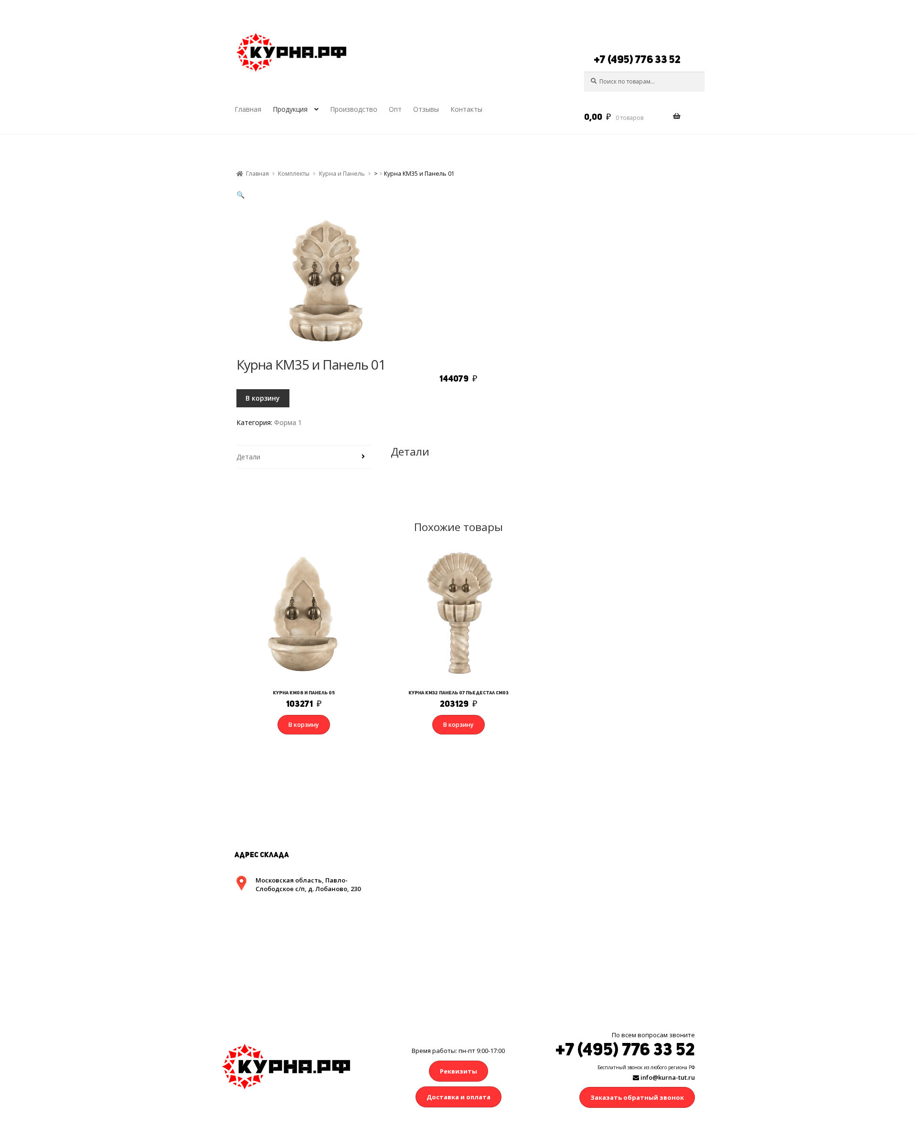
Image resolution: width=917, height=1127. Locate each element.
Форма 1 (288, 422)
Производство (353, 109)
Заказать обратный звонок (637, 1097)
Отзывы (426, 109)
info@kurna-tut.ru (667, 1077)
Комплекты (293, 174)
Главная (248, 109)
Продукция (290, 109)
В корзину (262, 398)
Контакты (466, 109)
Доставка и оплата (458, 1097)
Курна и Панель (342, 174)
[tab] (304, 457)
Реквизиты (458, 1071)
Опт (395, 109)
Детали (248, 456)
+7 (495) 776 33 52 (637, 59)
